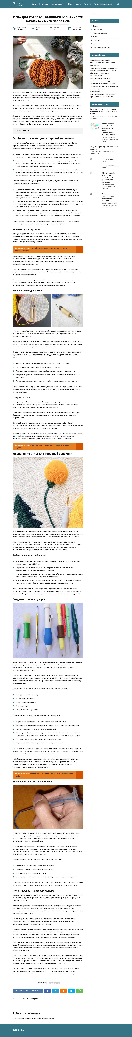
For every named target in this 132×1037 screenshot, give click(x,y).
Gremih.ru (19, 3)
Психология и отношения (103, 4)
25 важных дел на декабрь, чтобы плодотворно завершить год (109, 197)
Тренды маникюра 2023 (109, 160)
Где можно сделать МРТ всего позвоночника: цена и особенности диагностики (102, 63)
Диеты (34, 4)
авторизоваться (51, 1018)
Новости (78, 4)
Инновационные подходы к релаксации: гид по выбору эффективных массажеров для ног (103, 81)
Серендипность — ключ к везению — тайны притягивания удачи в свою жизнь (104, 111)
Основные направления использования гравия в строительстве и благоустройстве (104, 89)
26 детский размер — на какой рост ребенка (104, 148)
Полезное (87, 4)
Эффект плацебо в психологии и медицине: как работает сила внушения (109, 177)
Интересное (43, 4)
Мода (70, 4)
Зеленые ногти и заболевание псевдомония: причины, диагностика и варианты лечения (109, 129)
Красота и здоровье (58, 4)
